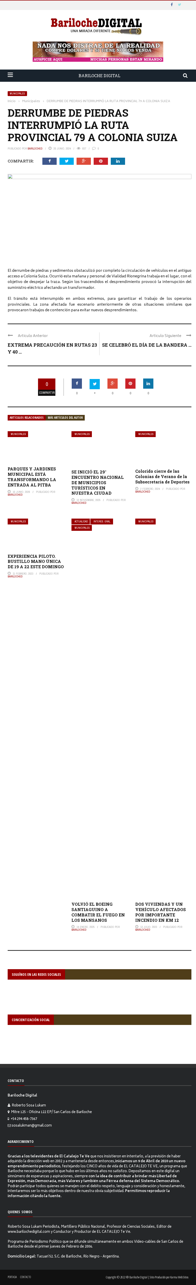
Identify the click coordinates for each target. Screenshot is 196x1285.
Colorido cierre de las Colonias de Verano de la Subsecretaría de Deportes (162, 476)
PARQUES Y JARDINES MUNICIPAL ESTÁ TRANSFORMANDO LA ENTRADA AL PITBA (32, 476)
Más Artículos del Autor (65, 417)
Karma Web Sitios (179, 1277)
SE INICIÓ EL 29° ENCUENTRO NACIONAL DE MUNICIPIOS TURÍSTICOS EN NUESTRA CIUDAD (97, 482)
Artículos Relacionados (27, 417)
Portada (12, 1277)
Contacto (25, 1277)
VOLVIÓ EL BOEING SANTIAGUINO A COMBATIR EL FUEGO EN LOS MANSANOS (98, 912)
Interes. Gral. (102, 521)
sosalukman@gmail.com (32, 1126)
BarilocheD (35, 148)
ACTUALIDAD (81, 521)
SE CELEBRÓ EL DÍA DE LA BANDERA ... (146, 345)
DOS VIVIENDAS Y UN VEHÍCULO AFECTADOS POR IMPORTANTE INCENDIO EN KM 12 (160, 912)
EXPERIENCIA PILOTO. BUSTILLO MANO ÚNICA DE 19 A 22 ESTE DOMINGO (36, 561)
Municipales (17, 93)
